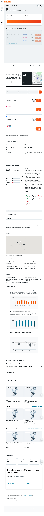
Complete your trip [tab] (11, 476)
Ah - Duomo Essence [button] (28, 442)
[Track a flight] (1, 16)
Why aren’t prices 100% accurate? (13, 502)
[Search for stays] (1, 8)
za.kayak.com (8, 508)
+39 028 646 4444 (10, 12)
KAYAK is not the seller (11, 498)
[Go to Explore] (1, 13)
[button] (2, 2)
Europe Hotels (16, 508)
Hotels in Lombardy (29, 508)
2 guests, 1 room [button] (10, 18)
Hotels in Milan (10, 485)
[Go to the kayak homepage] (7, 1)
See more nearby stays (38, 383)
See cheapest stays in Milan (37, 406)
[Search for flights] (1, 5)
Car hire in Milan (27, 483)
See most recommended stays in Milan (35, 428)
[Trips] (1, 19)
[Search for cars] (1, 10)
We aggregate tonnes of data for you (14, 500)
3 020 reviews (14, 8)
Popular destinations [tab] (20, 476)
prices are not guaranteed (28, 495)
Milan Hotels (35, 508)
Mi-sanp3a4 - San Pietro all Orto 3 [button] (12, 420)
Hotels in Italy (22, 508)
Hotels (12, 508)
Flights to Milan (11, 483)
